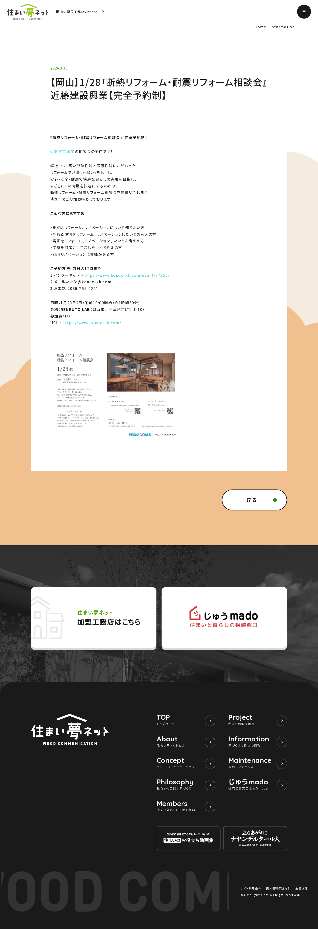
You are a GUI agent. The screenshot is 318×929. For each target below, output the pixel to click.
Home (260, 27)
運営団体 (301, 888)
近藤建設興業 (62, 151)
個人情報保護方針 (278, 888)
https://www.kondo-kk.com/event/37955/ (127, 275)
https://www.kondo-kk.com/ (91, 322)
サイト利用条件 (250, 888)
